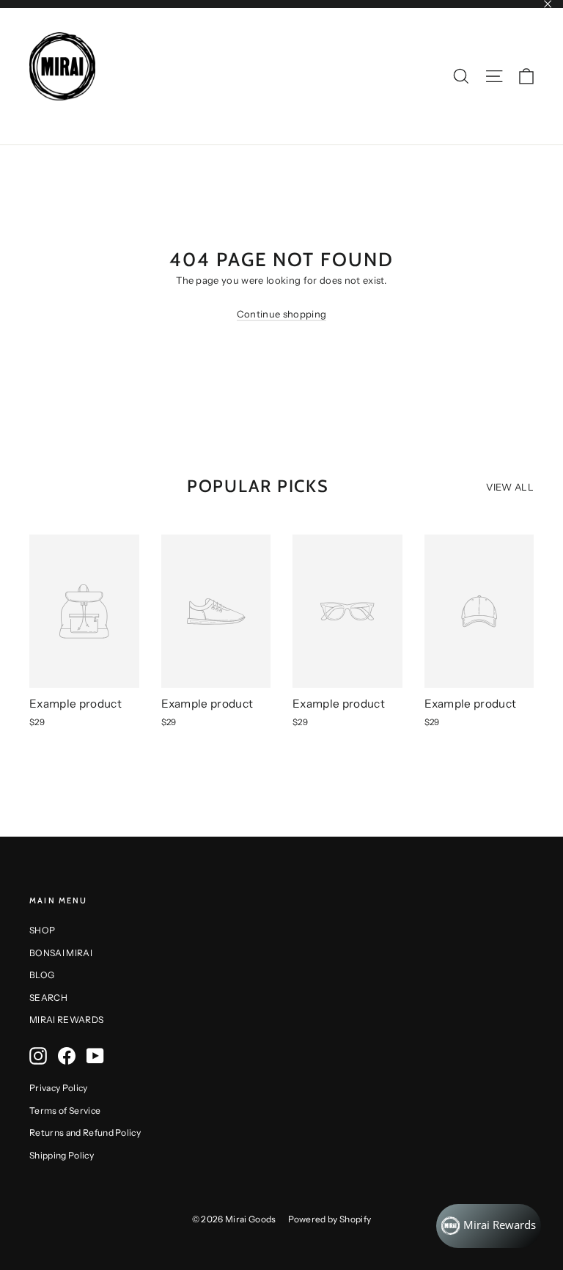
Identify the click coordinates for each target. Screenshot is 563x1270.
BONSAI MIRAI (60, 952)
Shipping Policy (61, 1155)
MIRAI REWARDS (66, 1019)
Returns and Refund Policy (85, 1132)
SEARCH (48, 997)
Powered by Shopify (330, 1219)
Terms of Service (64, 1110)
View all (510, 487)
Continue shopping (282, 314)
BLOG (41, 974)
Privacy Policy (58, 1087)
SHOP (42, 930)
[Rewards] (488, 1226)
